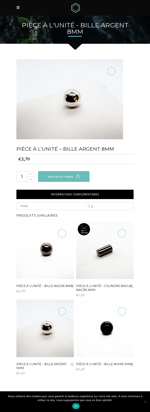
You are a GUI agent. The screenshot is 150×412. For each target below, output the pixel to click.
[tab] (75, 194)
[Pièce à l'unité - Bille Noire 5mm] (132, 364)
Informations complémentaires (75, 194)
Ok (76, 406)
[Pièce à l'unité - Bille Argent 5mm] (72, 364)
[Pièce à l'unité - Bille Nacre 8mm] (72, 286)
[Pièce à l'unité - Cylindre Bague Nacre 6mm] (132, 286)
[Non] (145, 402)
